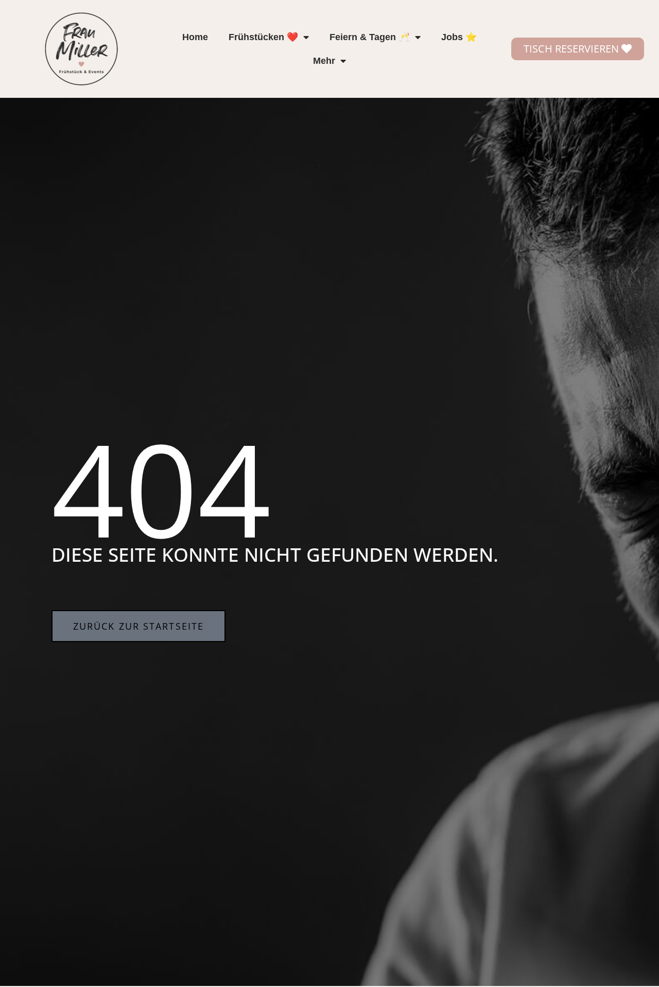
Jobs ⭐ (459, 37)
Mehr (324, 61)
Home (195, 37)
